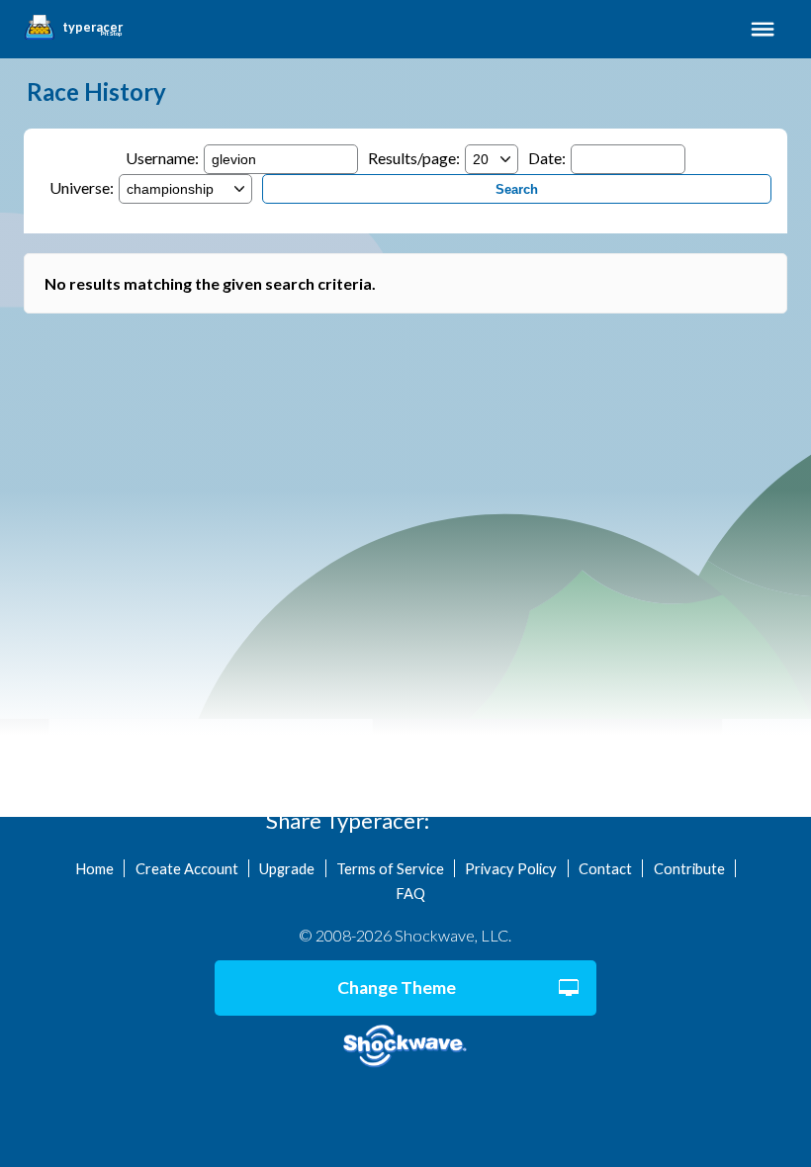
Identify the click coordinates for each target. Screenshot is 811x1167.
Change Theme (396, 987)
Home (94, 868)
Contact (605, 868)
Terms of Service (390, 868)
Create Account (186, 868)
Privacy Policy (511, 868)
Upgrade (287, 868)
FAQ (410, 893)
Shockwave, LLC (405, 1046)
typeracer (92, 28)
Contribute (689, 868)
